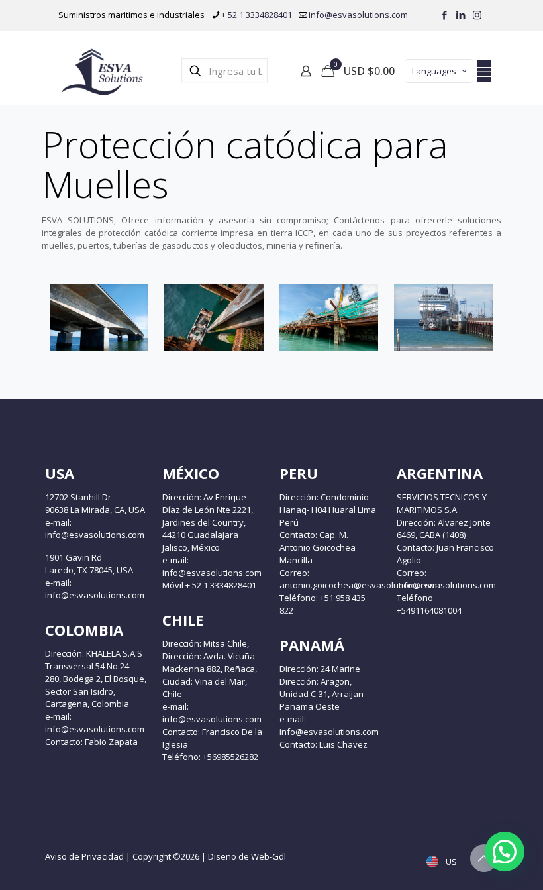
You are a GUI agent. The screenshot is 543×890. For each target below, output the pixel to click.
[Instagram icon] (477, 14)
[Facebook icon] (444, 14)
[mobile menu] (484, 71)
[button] (504, 851)
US (450, 861)
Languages (434, 71)
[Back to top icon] (484, 858)
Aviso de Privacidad (84, 856)
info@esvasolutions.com (358, 15)
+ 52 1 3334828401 (256, 15)
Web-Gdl (268, 856)
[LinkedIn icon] (461, 14)
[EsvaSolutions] (101, 71)
